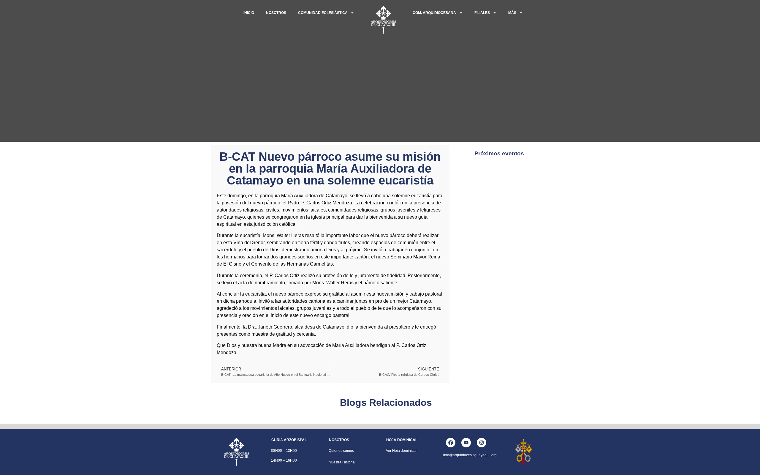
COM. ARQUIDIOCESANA (434, 13)
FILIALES (482, 13)
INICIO (248, 13)
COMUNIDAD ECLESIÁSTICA (323, 13)
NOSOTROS (276, 13)
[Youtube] (466, 442)
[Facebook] (450, 442)
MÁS (512, 13)
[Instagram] (481, 442)
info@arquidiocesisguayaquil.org (470, 455)
